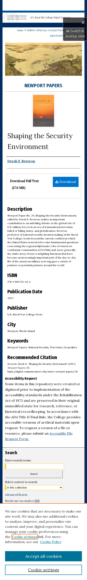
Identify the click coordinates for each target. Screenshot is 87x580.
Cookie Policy (50, 542)
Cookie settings (24, 537)
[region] (43, 541)
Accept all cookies (43, 556)
